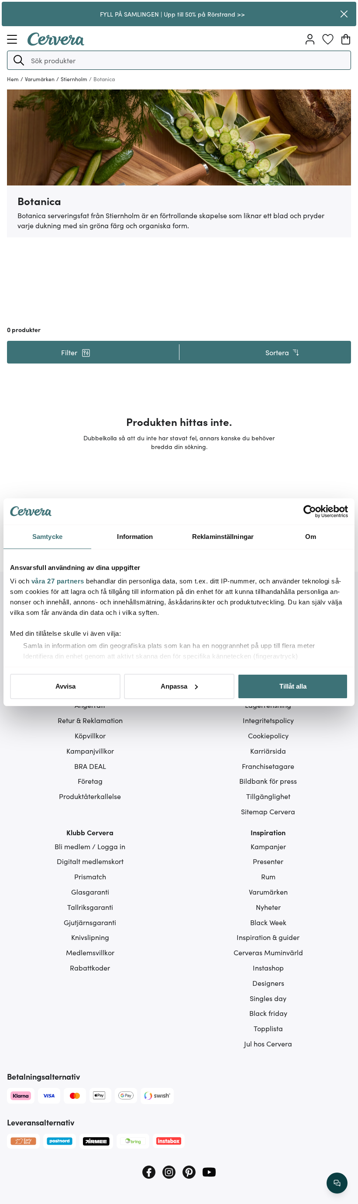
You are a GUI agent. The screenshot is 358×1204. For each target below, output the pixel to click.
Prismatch (90, 876)
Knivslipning (90, 937)
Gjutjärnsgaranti (90, 922)
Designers (268, 983)
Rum (268, 876)
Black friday (268, 1013)
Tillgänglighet (268, 796)
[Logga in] (310, 39)
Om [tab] (310, 536)
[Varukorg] (346, 39)
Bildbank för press (268, 781)
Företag (90, 781)
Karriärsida (268, 750)
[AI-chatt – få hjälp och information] (337, 1183)
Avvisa (65, 686)
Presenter (268, 861)
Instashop (268, 967)
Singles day (268, 998)
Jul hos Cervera (268, 1043)
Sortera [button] (277, 352)
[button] (18, 60)
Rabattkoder (90, 967)
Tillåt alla (292, 686)
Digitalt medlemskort (90, 861)
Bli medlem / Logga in (90, 846)
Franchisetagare (268, 766)
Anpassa (174, 686)
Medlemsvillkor (90, 952)
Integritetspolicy (268, 720)
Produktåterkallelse (90, 796)
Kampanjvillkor (90, 750)
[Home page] (56, 43)
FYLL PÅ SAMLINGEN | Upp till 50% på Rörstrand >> (172, 14)
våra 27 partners (57, 581)
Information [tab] (135, 536)
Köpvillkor (90, 735)
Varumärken (268, 891)
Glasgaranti (90, 891)
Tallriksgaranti (90, 907)
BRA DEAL (90, 766)
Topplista (268, 1028)
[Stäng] (343, 14)
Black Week (268, 922)
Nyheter (268, 907)
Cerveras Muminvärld (268, 952)
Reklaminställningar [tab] (223, 536)
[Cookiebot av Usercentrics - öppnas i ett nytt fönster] (310, 511)
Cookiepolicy (268, 735)
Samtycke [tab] (47, 536)
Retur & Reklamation (90, 720)
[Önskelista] (328, 39)
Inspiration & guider (268, 937)
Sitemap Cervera (268, 811)
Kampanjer (268, 846)
